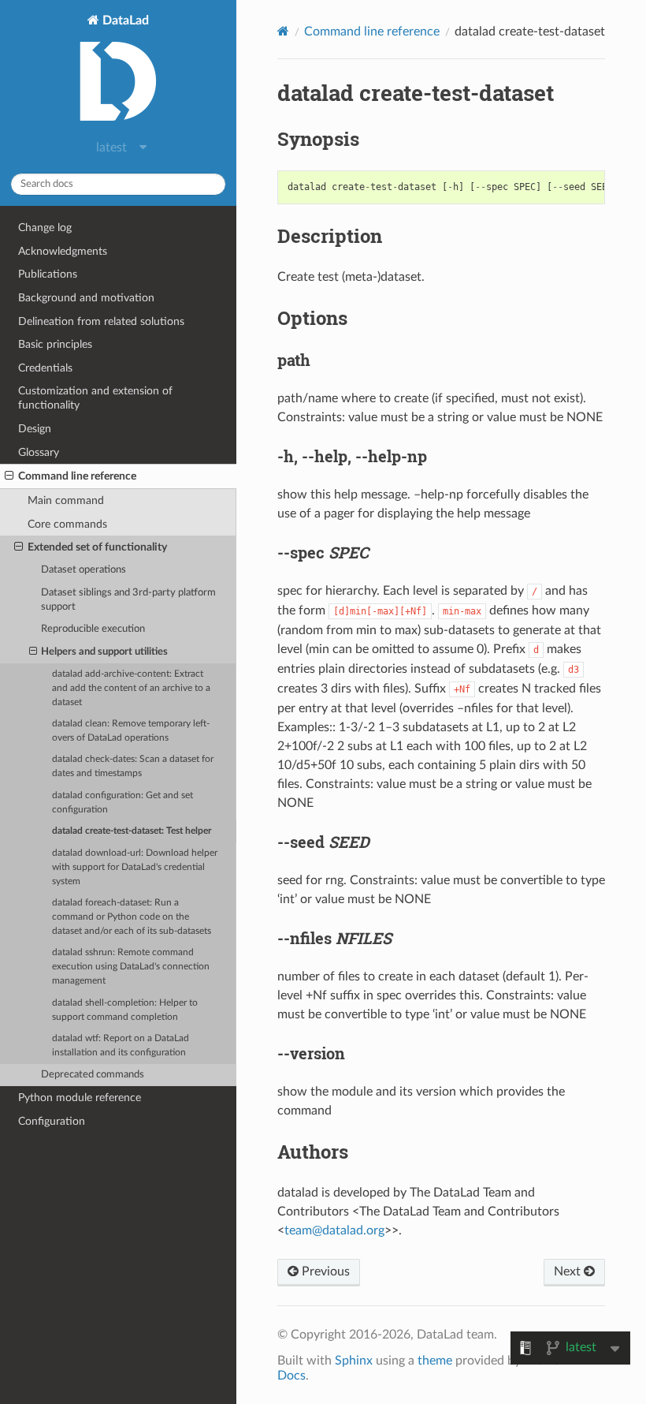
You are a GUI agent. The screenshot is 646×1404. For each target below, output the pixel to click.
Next (569, 1271)
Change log (45, 227)
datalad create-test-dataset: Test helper (131, 831)
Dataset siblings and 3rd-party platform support (128, 600)
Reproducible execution (93, 629)
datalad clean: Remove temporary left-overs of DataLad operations (131, 730)
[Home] (283, 31)
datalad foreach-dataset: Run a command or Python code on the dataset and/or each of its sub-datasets (131, 916)
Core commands (67, 524)
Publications (47, 274)
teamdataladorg (334, 1230)
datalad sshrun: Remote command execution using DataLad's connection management (131, 966)
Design (34, 429)
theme (435, 1360)
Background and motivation (86, 298)
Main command (66, 500)
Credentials (45, 368)
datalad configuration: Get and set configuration (122, 802)
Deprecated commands (92, 1075)
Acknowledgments (62, 251)
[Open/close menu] (9, 476)
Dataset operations (83, 570)
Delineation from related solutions (101, 321)
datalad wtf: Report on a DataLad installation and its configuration (120, 1045)
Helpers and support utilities (104, 652)
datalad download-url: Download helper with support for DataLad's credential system (134, 867)
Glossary (38, 452)
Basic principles (55, 344)
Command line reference (77, 476)
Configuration (51, 1121)
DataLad (124, 20)
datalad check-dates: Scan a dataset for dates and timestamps (132, 766)
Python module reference (79, 1097)
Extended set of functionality (97, 547)
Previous (324, 1271)
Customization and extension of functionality (95, 398)
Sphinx (354, 1360)
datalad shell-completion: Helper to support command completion (125, 1010)
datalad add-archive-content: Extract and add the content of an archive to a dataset (131, 688)
